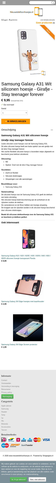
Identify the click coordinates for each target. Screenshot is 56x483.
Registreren (13, 19)
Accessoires (6, 427)
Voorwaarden (6, 383)
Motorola (4, 424)
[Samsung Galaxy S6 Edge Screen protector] (28, 327)
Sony (3, 415)
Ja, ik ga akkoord (18, 479)
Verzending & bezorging (10, 386)
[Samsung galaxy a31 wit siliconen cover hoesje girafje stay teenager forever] (28, 52)
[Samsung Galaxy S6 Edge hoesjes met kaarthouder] (28, 284)
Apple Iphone (6, 406)
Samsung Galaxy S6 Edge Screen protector (19, 344)
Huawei (4, 412)
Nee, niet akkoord (37, 479)
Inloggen (4, 19)
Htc (2, 421)
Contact (4, 380)
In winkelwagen (16, 121)
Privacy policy (6, 392)
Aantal (3, 108)
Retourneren (5, 389)
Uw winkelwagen (47, 20)
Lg (2, 418)
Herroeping (7, 396)
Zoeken (52, 3)
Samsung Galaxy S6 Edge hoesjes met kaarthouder (22, 301)
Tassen (4, 430)
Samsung (4, 409)
